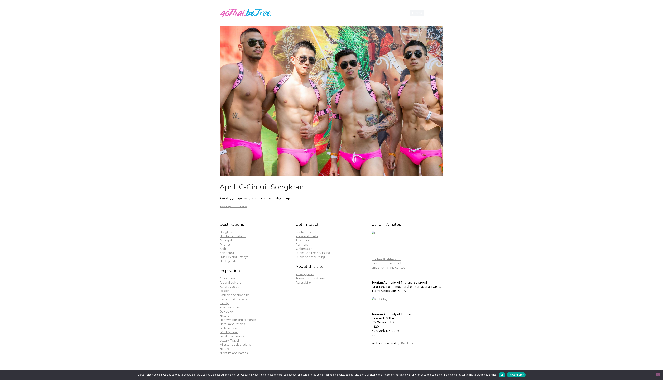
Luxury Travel (229, 340)
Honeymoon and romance (238, 319)
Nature (225, 348)
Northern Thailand (233, 236)
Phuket (225, 244)
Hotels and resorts (232, 324)
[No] (658, 374)
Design (224, 291)
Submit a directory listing (313, 253)
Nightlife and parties (234, 353)
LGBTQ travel (229, 332)
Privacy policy (305, 274)
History (224, 315)
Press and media (307, 236)
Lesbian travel (229, 328)
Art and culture (230, 282)
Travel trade (304, 240)
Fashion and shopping (235, 295)
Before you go (229, 286)
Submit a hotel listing (310, 257)
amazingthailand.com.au (388, 267)
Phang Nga (227, 240)
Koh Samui (227, 253)
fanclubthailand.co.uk (387, 263)
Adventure (227, 278)
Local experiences (232, 336)
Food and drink (230, 307)
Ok (502, 374)
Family (224, 303)
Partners (302, 244)
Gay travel (227, 311)
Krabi (223, 248)
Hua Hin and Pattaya (234, 257)
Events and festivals (233, 299)
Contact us (303, 232)
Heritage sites (229, 261)
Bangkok (226, 232)
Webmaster (304, 248)
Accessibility (304, 282)
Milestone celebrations (235, 344)
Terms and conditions (310, 278)
